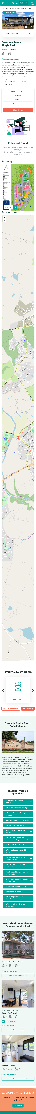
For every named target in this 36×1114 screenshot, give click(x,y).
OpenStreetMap (27, 660)
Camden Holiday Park (17, 8)
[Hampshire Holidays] (5, 3)
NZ (26, 3)
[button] (32, 3)
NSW (8, 8)
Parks (3, 8)
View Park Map (28, 709)
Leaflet (22, 660)
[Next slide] (32, 691)
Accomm (29, 8)
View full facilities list (10, 709)
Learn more (18, 1105)
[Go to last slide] (3, 691)
